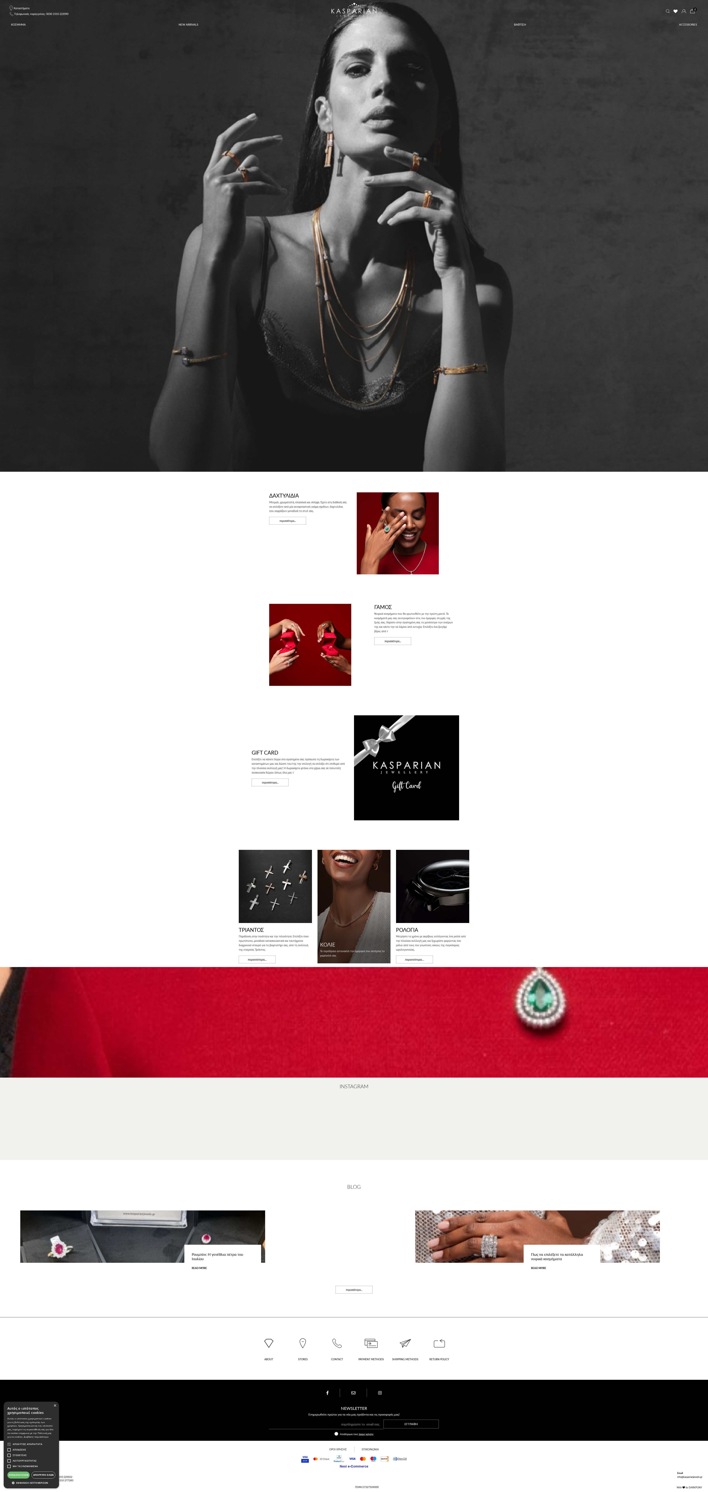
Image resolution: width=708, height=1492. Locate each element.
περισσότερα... (288, 521)
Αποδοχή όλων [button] (18, 1475)
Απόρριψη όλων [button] (43, 1475)
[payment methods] (371, 1342)
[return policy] (439, 1342)
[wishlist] (675, 11)
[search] (667, 11)
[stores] (303, 1342)
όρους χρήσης (366, 1434)
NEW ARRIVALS (188, 24)
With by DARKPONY (689, 1487)
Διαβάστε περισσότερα (36, 1436)
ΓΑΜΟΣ (356, 24)
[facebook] (327, 1393)
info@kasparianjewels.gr (689, 1477)
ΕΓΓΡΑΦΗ (411, 1424)
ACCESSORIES (688, 24)
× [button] (54, 1405)
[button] (31, 1483)
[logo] (354, 11)
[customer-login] (684, 11)
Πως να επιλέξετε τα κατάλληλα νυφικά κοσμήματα (557, 1256)
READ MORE (199, 1268)
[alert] (31, 1445)
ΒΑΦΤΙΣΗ (520, 24)
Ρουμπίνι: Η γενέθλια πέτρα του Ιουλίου (217, 1256)
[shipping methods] (405, 1342)
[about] (269, 1342)
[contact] (337, 1342)
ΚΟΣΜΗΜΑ (18, 24)
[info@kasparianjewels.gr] (353, 1393)
